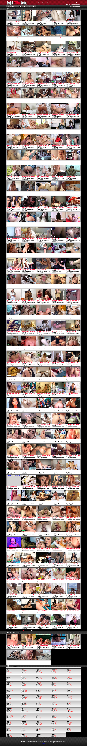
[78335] (39, 735)
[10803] (39, 669)
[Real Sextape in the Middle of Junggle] (73, 46)
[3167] (54, 725)
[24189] (24, 695)
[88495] (54, 709)
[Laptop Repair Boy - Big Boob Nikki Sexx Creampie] (73, 387)
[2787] (68, 708)
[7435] (9, 685)
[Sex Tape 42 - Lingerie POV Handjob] (28, 639)
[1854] (39, 718)
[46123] (24, 719)
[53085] (24, 708)
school (12, 302)
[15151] (38, 716)
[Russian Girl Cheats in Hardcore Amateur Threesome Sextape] (14, 325)
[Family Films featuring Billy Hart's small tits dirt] (28, 201)
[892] (23, 669)
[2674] (54, 732)
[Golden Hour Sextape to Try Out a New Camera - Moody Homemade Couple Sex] (73, 402)
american (74, 162)
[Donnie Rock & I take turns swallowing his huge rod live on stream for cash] (28, 526)
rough (32, 69)
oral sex (63, 348)
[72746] (9, 670)
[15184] (54, 722)
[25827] (39, 698)
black (33, 286)
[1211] (69, 669)
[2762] (54, 679)
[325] (24, 693)
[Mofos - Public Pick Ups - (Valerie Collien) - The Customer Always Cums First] (14, 356)
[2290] (39, 685)
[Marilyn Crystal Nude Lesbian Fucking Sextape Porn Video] (14, 418)
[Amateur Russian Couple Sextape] (28, 46)
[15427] (69, 728)
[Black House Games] (28, 186)
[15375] (54, 684)
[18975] (9, 710)
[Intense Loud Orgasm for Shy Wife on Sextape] (43, 526)
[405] (69, 676)
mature (62, 441)
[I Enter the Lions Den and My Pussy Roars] (28, 93)
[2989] (9, 735)
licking (34, 565)
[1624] (9, 730)
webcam (33, 85)
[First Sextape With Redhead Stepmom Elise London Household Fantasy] (14, 139)
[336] (69, 690)
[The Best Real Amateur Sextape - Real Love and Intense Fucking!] (43, 124)
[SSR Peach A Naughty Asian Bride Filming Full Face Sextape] (14, 77)
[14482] (39, 667)
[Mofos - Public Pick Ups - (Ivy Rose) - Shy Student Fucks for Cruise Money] (43, 139)
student (62, 116)
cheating (26, 69)
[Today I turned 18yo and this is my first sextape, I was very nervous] (14, 433)
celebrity (44, 224)
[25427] (8, 669)
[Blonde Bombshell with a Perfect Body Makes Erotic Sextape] (73, 217)
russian (24, 54)
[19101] (69, 680)
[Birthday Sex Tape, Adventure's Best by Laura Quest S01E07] (43, 201)
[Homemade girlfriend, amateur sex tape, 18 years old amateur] (43, 511)
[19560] (70, 711)
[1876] (25, 696)
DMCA (44, 743)
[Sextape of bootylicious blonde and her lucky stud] (58, 108)
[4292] (54, 683)
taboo (77, 162)
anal (57, 302)
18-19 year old (55, 23)
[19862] (24, 736)
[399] (54, 690)
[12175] (24, 723)
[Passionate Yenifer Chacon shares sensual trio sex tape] (28, 573)
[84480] (39, 722)
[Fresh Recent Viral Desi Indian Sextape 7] (58, 639)
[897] (54, 736)
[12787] (54, 705)
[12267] (24, 689)
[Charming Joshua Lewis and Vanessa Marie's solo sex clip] (58, 573)
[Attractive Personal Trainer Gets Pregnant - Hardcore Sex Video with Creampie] (14, 248)
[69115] (9, 703)
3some (64, 85)
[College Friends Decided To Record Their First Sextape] (43, 325)
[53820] (69, 729)
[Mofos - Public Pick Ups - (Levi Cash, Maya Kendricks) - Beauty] (14, 217)
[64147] (54, 682)
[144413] (9, 693)
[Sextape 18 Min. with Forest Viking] (14, 604)
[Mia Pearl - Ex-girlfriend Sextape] (14, 480)
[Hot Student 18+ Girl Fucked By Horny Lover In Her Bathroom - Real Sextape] (73, 464)
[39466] (69, 731)
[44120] (54, 695)
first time (15, 23)
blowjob (47, 38)
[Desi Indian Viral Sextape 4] (28, 619)
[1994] (9, 695)
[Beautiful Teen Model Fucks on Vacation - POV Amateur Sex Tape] (73, 511)
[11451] (39, 672)
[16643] (24, 677)
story (17, 302)
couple (63, 38)
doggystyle (78, 116)
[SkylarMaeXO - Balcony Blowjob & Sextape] (73, 588)
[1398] (25, 722)
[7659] (9, 696)
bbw (44, 85)
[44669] (24, 683)
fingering (29, 565)
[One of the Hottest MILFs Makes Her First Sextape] (43, 310)
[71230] (24, 679)
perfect (76, 224)
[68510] (24, 697)
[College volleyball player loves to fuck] (73, 263)
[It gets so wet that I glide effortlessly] (58, 325)
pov (17, 23)
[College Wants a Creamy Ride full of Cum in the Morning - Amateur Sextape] (43, 46)
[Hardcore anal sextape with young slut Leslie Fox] (58, 248)
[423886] (39, 696)
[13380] (10, 682)
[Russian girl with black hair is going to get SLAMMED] (43, 248)
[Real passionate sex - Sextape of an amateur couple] (73, 201)
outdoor (60, 38)
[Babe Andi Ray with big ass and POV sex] (43, 341)
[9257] (39, 715)
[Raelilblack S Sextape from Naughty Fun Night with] (58, 341)
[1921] (39, 709)
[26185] (25, 712)
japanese (54, 348)
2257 (42, 743)
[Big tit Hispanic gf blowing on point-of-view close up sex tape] (14, 526)
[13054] (24, 699)
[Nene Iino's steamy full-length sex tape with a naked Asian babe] (28, 511)
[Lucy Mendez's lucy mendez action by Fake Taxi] (28, 170)
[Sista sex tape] (43, 464)
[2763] (68, 715)
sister (76, 193)
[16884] (25, 725)
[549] (9, 673)
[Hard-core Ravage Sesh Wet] (73, 170)
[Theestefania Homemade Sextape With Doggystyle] (58, 387)
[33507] (24, 698)
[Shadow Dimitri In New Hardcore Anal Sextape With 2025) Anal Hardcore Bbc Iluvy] (73, 526)
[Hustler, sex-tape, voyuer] (28, 604)
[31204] (69, 673)
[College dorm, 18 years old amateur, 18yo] (58, 480)
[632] (39, 689)
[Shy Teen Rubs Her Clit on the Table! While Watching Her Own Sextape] (14, 232)
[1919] (24, 704)
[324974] (9, 676)
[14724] (40, 705)
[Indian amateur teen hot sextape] (28, 31)
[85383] (9, 686)
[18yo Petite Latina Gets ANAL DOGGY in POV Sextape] (73, 31)
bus (16, 488)
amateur (31, 54)
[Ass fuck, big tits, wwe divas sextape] (58, 511)
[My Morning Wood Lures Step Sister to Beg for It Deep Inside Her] (58, 464)
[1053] (69, 672)
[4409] (69, 679)
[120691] (24, 691)
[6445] (24, 667)
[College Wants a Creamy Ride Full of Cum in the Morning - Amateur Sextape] (14, 449)
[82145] (54, 677)
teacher (29, 116)
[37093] (39, 671)
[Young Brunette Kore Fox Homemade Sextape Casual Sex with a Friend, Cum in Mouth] (58, 170)
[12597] (39, 728)
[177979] (9, 723)
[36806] (24, 731)
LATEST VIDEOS (32, 6)
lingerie (71, 23)
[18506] (9, 729)
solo (15, 240)
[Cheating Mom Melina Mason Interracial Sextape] (43, 155)
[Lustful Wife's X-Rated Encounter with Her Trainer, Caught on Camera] (14, 155)
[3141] (54, 673)
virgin (16, 472)
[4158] (68, 671)
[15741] (24, 686)
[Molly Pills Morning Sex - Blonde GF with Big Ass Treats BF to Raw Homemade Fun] (43, 356)
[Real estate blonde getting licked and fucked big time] (58, 356)
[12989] (54, 698)
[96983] (9, 712)
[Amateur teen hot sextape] (14, 279)
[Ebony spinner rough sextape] (43, 263)
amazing (63, 224)
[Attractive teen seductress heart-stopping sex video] (14, 31)
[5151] (9, 728)
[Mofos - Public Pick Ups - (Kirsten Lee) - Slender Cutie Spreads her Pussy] (14, 310)
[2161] (25, 721)
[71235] (9, 699)
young (47, 410)
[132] (24, 703)
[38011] (39, 693)
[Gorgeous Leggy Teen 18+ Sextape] (28, 356)
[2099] (69, 730)
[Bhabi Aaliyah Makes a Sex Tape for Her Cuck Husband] (28, 279)
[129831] (9, 679)
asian (12, 85)
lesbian (34, 302)
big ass (12, 23)
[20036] (54, 702)
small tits (48, 534)
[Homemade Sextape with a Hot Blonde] (58, 93)
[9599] (68, 692)
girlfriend (39, 69)
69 (77, 224)
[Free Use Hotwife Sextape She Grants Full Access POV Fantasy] (73, 77)
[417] (10, 709)
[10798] (54, 735)
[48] (39, 706)
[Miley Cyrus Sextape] (43, 217)
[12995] (39, 721)
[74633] (69, 703)
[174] (10, 731)
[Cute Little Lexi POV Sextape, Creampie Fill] (58, 263)
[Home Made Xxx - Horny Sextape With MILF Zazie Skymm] (14, 639)
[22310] (55, 718)
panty (77, 23)
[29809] (39, 697)
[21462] (39, 682)
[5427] (9, 702)
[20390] (24, 673)
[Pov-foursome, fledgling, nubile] (58, 588)
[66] (9, 711)
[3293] (39, 670)
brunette (44, 38)
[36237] (54, 728)
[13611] (69, 685)
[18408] (69, 705)
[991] (8, 732)
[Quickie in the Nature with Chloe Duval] (14, 170)
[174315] (10, 716)
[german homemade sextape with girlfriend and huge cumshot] (43, 279)
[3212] (54, 712)
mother (48, 441)
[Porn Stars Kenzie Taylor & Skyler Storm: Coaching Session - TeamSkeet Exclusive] (58, 77)
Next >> (32, 630)
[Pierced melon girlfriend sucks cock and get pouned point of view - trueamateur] (14, 387)
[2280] (24, 685)
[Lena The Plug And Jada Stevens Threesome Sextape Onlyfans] (28, 139)
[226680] (9, 736)
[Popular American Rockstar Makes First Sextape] (73, 495)
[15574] (69, 712)
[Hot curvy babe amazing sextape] (73, 279)
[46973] (54, 692)
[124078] (39, 725)
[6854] (54, 716)
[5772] (39, 712)
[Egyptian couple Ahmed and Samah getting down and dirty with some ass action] (28, 480)
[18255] (69, 699)
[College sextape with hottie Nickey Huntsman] (43, 449)
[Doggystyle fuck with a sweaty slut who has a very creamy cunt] (43, 588)
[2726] (10, 706)
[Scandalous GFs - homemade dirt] (58, 279)
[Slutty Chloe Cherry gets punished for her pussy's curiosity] (73, 619)
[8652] (54, 685)
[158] (24, 715)
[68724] (24, 732)
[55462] (54, 723)
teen (41, 23)
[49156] (9, 722)
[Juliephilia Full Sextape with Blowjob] (73, 433)
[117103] (69, 682)
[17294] (69, 693)
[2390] (24, 734)
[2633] (10, 715)
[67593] (39, 724)
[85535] (39, 695)
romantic (41, 38)
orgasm (14, 240)
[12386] (54, 708)
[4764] (9, 684)
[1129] (39, 710)
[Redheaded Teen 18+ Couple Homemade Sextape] (58, 201)
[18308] (10, 689)
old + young (13, 100)
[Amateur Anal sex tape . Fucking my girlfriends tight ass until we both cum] (58, 62)
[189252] (69, 706)
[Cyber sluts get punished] (58, 232)
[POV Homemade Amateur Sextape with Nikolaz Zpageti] (43, 557)
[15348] (54, 729)
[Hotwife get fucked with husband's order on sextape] (28, 155)
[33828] (54, 719)
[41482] (24, 709)
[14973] (9, 698)
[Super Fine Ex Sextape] (28, 418)
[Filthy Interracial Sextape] (58, 542)
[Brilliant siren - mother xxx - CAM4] (58, 449)
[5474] (39, 729)
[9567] (69, 719)
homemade (29, 23)
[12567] (9, 672)
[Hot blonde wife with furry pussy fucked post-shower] (28, 325)
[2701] (54, 678)
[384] (24, 706)
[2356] (9, 691)
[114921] (54, 693)
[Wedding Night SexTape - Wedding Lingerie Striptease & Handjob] (58, 155)
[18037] (54, 686)
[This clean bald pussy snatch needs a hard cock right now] (58, 139)
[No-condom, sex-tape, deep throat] (43, 604)
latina (15, 131)
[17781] (69, 723)
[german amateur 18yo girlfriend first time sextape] (73, 294)
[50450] (54, 672)
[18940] (39, 731)
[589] (38, 730)
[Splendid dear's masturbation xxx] (43, 495)
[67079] (39, 723)
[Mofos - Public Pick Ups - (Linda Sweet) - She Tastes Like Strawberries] (73, 449)
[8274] (39, 690)
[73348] (69, 716)
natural (75, 116)
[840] (24, 730)
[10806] (55, 689)
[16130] (39, 732)
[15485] (54, 671)
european (18, 240)
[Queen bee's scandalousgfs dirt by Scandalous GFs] (43, 387)
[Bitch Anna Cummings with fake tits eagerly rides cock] (58, 495)
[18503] (8, 671)
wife (24, 23)
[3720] (40, 676)
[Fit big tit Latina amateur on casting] (58, 418)
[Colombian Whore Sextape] (14, 124)
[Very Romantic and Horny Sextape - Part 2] (28, 341)
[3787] (24, 724)
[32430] (69, 689)
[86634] (24, 692)
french (18, 410)
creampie (62, 302)
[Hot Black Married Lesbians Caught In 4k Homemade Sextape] (28, 294)
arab (32, 488)
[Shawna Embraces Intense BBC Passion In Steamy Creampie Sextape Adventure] (14, 573)
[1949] (54, 676)
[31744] (9, 697)
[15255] (39, 703)
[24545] (69, 710)
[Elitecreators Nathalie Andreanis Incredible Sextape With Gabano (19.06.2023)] (14, 402)
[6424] (39, 717)
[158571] (25, 711)
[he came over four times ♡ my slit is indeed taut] (28, 62)
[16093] (54, 699)
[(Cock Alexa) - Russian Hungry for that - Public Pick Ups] (73, 232)
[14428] (39, 680)
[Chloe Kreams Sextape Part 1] (14, 46)
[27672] (9, 678)
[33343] (39, 708)
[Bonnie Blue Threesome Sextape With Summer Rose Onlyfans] (73, 93)
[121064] (39, 704)
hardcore (9, 23)
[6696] (24, 718)
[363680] (69, 698)
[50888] (69, 691)
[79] (54, 669)
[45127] (68, 677)
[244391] (54, 667)
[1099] (23, 717)
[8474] (24, 680)
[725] (69, 717)
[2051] (68, 695)
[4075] (53, 670)
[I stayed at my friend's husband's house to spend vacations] (58, 15)
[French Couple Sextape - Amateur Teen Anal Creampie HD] (58, 294)
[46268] (54, 721)
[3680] (54, 734)
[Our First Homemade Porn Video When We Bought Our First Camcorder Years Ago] (58, 557)
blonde (34, 54)
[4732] (69, 724)
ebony (33, 596)
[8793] (23, 682)
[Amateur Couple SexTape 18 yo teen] (58, 31)
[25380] (69, 702)
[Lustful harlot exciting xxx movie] (73, 325)
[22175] (54, 696)
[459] (10, 705)
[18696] (39, 677)
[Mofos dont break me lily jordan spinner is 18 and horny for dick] (43, 418)
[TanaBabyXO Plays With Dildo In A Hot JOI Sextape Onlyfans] (28, 77)
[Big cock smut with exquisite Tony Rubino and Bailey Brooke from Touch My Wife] (28, 124)
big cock (17, 85)
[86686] (69, 678)
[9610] (9, 680)
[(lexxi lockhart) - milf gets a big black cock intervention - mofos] (28, 310)
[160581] (54, 717)
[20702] (69, 697)
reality (59, 54)
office (70, 116)
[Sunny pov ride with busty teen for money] (14, 62)
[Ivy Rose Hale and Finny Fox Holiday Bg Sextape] (73, 573)
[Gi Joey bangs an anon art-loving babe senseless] (14, 464)
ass (18, 23)
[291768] (9, 717)
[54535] (10, 667)
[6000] (69, 725)
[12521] (9, 677)
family (70, 162)
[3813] (24, 710)
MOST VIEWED (22, 6)
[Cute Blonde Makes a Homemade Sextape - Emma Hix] (28, 232)
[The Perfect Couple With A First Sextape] (28, 402)
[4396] (54, 731)
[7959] (69, 704)
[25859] (39, 683)
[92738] (40, 699)
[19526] (54, 710)
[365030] (9, 725)
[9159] (9, 719)
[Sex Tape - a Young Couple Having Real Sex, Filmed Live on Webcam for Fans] (73, 639)
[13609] (69, 686)
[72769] (24, 735)
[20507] (69, 722)
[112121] (54, 711)
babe (33, 23)
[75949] (24, 684)
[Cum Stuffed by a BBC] (58, 310)
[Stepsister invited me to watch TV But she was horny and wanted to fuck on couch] (58, 46)
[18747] (54, 704)
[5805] (9, 721)
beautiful (26, 23)
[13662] (54, 697)
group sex (61, 596)
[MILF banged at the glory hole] (14, 542)
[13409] (69, 684)
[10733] (24, 676)
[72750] (69, 709)
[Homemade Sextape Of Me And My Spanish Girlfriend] (73, 62)
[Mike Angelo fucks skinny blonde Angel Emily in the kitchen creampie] (58, 186)
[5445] (39, 736)
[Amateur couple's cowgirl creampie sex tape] (58, 371)
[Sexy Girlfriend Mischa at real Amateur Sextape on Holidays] (28, 263)
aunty (31, 193)
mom (39, 147)
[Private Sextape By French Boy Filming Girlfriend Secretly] (28, 108)
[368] (54, 730)
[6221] (24, 702)
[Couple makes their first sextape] (28, 248)
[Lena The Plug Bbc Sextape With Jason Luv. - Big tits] (73, 310)
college (44, 54)
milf (74, 69)
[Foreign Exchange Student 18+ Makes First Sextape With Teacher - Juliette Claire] (14, 186)
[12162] (69, 718)
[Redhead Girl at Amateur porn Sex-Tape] (43, 294)
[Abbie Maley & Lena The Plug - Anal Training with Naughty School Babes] (43, 542)
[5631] (24, 670)
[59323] (24, 716)
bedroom (45, 379)
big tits (63, 23)
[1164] (69, 721)
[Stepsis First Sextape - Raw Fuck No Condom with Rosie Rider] (14, 15)
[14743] (39, 678)
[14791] (10, 724)
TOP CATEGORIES (11, 6)
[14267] (9, 718)
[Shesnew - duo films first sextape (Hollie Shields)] (58, 526)
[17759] (54, 715)
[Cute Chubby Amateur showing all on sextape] (43, 186)
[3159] (68, 683)
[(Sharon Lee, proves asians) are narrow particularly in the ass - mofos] (28, 464)
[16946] (54, 680)
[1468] (10, 690)
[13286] (54, 724)
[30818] (24, 672)
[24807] (24, 690)
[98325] (40, 734)
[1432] (39, 673)
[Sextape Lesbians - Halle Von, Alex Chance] (28, 557)
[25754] (69, 667)
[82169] (25, 705)
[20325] (39, 684)
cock (18, 395)
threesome (61, 85)
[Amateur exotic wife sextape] (28, 15)
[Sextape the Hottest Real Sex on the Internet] (43, 232)
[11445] (24, 671)
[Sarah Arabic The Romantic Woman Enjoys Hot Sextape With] (43, 619)
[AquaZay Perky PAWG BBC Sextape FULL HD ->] (58, 402)
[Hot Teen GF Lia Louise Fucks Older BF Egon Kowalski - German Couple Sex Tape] (43, 62)
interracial (13, 54)
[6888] (24, 728)
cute (43, 193)
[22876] (69, 696)
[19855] (9, 683)
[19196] (9, 734)
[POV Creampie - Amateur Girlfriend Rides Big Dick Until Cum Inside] (14, 371)
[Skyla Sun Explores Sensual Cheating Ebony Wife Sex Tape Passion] (28, 588)
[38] (39, 702)
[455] (10, 704)
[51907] (54, 703)
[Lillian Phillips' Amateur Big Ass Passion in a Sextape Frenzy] (14, 511)
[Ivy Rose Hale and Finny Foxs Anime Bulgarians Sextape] (43, 639)
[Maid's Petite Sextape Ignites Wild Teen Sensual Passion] (28, 433)
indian (24, 38)
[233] (10, 708)
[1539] (39, 686)
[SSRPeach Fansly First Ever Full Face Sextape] (28, 449)
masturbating (30, 612)
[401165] (54, 691)
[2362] (24, 678)
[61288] (39, 711)
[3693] (38, 692)
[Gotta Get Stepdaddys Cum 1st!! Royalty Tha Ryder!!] (28, 542)
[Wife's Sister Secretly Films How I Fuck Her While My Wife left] (73, 186)
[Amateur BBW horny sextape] (14, 108)
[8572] (9, 692)
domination (74, 23)
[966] (39, 719)
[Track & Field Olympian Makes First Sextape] (14, 263)
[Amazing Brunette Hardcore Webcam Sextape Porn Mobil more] (43, 93)
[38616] (39, 691)
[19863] (39, 679)
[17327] (69, 670)
